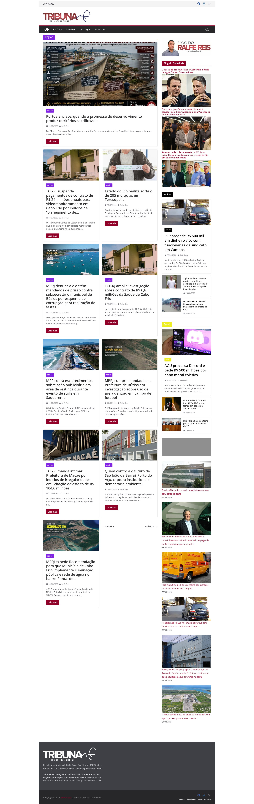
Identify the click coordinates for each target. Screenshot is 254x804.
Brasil (168, 360)
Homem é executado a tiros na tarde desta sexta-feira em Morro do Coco (195, 305)
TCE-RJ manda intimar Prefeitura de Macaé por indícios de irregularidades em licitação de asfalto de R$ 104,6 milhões (70, 479)
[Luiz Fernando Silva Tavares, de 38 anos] (171, 286)
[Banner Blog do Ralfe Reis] (186, 47)
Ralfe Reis (65, 126)
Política (57, 29)
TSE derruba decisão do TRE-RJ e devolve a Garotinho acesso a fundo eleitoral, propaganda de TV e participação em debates (185, 540)
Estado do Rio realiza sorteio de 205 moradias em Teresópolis (128, 195)
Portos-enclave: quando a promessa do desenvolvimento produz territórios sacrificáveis (94, 118)
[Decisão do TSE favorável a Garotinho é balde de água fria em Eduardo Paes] (186, 76)
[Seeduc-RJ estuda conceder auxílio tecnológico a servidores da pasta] (186, 462)
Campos (70, 29)
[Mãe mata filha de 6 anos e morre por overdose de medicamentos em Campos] (186, 554)
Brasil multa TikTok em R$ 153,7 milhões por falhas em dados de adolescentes (194, 404)
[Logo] (69, 749)
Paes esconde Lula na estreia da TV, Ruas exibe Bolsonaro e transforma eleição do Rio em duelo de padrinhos (185, 155)
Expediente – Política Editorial (199, 799)
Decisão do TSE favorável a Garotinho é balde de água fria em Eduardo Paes (185, 71)
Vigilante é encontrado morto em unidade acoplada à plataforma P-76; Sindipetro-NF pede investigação (195, 283)
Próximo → (151, 526)
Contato (100, 29)
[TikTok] (171, 406)
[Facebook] (198, 3)
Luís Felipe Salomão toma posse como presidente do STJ (195, 424)
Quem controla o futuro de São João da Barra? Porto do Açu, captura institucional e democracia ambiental (128, 477)
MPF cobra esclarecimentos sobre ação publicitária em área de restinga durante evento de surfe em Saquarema (69, 389)
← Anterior (108, 526)
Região (50, 111)
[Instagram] (204, 3)
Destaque (85, 29)
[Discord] (186, 342)
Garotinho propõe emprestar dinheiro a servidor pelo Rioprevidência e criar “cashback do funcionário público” (186, 112)
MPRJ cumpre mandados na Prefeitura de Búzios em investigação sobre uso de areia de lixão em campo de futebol (128, 389)
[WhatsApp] (209, 3)
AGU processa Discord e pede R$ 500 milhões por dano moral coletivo (185, 370)
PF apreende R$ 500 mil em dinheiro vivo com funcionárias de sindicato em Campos (185, 242)
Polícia (168, 230)
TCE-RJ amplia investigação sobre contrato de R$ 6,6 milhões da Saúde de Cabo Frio (127, 292)
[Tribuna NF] (68, 16)
